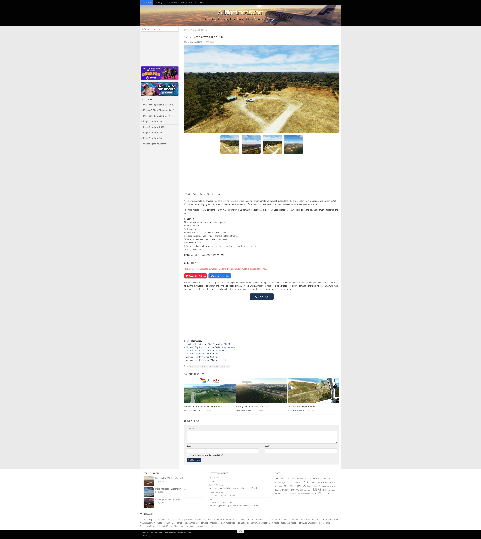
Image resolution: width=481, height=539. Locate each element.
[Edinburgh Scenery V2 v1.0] (149, 503)
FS (296, 482)
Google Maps (279, 486)
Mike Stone (308, 490)
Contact (154, 535)
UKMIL (298, 494)
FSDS (300, 483)
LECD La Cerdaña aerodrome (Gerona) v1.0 (203, 406)
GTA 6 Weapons (158, 523)
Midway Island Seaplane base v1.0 (303, 406)
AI (281, 479)
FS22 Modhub (163, 519)
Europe (278, 482)
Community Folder (319, 479)
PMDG (324, 490)
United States (306, 494)
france (293, 483)
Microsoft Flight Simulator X (156, 115)
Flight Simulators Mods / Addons (153, 533)
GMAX (321, 483)
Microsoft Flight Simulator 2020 (158, 110)
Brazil (304, 479)
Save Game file (239, 519)
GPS (285, 486)
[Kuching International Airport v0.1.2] (261, 390)
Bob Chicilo (297, 479)
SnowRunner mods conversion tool (199, 523)
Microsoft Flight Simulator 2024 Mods (178, 533)
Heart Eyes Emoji (305, 523)
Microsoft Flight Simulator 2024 (158, 104)
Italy (309, 486)
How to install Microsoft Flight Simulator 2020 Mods (209, 344)
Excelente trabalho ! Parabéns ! (223, 495)
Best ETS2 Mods (255, 519)
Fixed (211, 481)
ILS (294, 486)
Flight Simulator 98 (152, 138)
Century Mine (194, 366)
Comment (190, 429)
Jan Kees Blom (317, 486)
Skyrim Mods (173, 526)
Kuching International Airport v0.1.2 (252, 406)
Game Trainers (177, 519)
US (313, 494)
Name (189, 446)
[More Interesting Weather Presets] (149, 492)
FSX (305, 482)
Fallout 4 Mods (321, 523)
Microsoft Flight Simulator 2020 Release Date (206, 360)
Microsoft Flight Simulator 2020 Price (203, 357)
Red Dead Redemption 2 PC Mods (252, 523)
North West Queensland (217, 366)
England (329, 479)
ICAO (290, 486)
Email (267, 446)
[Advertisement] (262, 173)
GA (310, 483)
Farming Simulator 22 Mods (276, 519)
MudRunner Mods (193, 519)
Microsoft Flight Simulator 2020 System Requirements (210, 347)
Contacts (203, 2)
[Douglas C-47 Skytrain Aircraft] (149, 481)
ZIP (327, 493)
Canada (308, 479)
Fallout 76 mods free (225, 523)
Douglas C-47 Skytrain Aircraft (169, 478)
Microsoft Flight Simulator (291, 490)
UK (294, 493)
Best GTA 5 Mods (288, 523)
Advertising (146, 535)
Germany (315, 482)
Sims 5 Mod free (174, 523)
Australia (289, 479)
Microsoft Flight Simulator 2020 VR (202, 353)
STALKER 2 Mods (324, 519)
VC (319, 493)
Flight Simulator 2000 (153, 132)
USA (316, 493)
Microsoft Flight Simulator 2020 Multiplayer (205, 350)
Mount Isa (204, 366)
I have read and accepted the (206, 455)
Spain (283, 494)
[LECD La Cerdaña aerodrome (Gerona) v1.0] (210, 390)
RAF (276, 494)
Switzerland (289, 494)
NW (228, 366)
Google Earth (329, 482)
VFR (323, 493)
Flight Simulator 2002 (153, 127)
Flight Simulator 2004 (153, 121)
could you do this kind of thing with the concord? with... (234, 488)
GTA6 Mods (274, 523)
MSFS (317, 489)
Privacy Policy (217, 455)
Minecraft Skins (187, 526)
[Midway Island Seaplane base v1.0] (313, 390)
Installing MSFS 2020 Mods (166, 2)
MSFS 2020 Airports (195, 29)
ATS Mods (161, 526)
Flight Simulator (286, 483)
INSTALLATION (302, 486)
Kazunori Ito (327, 486)
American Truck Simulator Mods (217, 519)
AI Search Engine (147, 519)
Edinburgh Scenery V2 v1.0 (167, 499)
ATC (283, 479)
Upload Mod (147, 2)
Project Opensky (331, 490)
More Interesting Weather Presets (170, 489)
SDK (279, 494)
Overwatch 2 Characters (206, 526)
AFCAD (277, 479)
